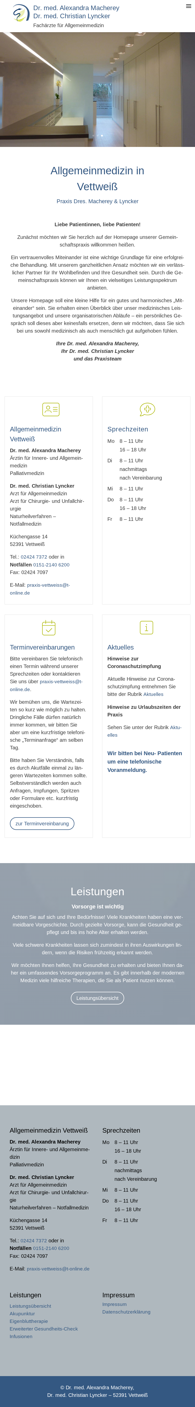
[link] (21, 21)
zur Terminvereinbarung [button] (42, 823)
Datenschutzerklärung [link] (126, 1312)
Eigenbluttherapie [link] (29, 1322)
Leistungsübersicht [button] (97, 998)
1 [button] (93, 136)
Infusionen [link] (21, 1337)
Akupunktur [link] (22, 1314)
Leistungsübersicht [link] (30, 1306)
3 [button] (102, 136)
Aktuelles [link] (153, 694)
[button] (190, 1377)
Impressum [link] (114, 1305)
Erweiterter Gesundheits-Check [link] (44, 1329)
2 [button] (98, 136)
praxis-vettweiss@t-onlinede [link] (58, 1268)
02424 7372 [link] (34, 557)
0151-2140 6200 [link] (51, 564)
